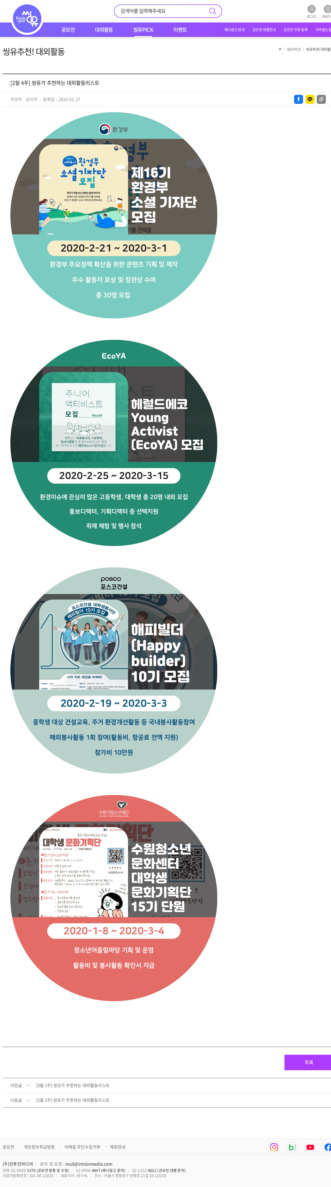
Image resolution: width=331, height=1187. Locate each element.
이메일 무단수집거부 (82, 1147)
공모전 (8, 1147)
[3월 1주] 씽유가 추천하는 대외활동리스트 (73, 1085)
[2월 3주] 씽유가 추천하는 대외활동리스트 (73, 1100)
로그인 (311, 16)
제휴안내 (117, 1147)
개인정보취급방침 (39, 1147)
